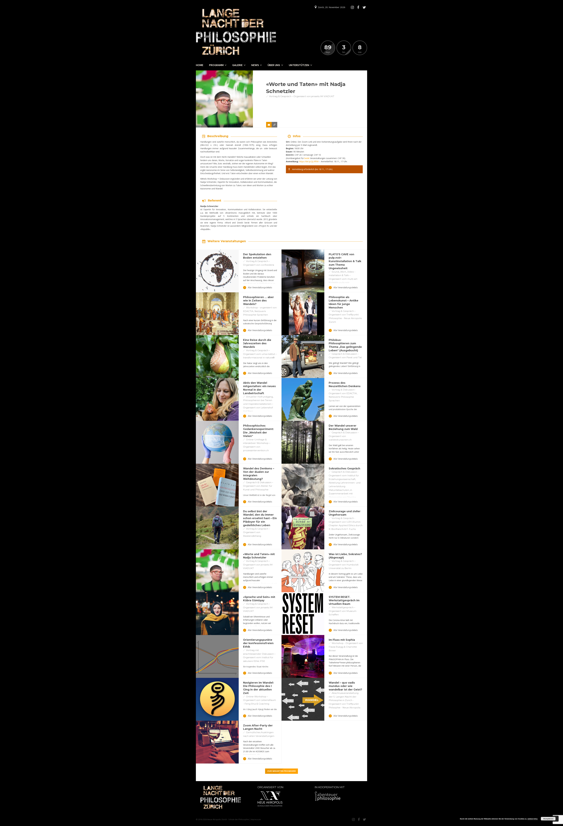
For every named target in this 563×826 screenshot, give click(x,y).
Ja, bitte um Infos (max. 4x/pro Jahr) (509, 811)
